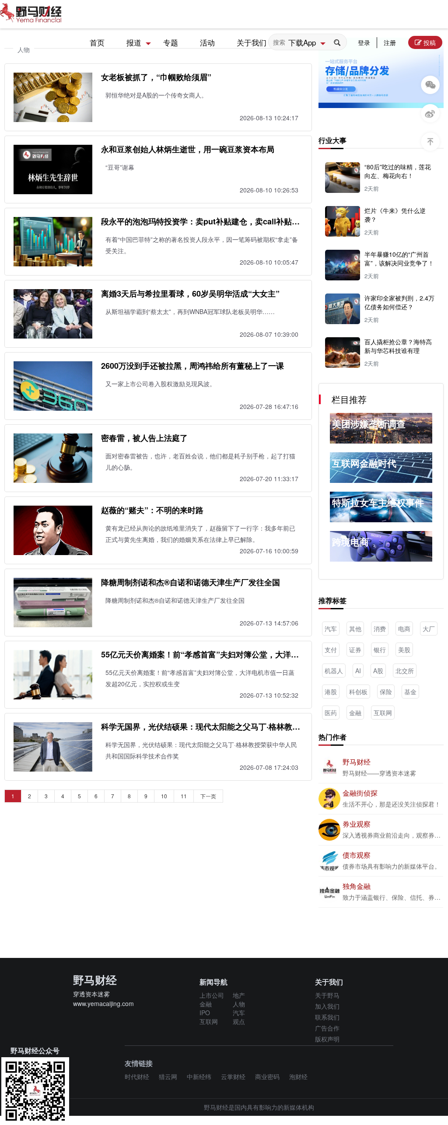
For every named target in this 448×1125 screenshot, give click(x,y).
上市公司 (212, 995)
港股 (331, 691)
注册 (390, 42)
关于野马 (327, 995)
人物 (239, 1003)
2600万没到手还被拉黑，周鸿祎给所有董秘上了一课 (192, 365)
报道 (133, 42)
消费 (380, 628)
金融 (355, 712)
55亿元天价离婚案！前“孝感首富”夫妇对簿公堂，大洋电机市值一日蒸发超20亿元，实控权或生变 (200, 654)
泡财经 (298, 1076)
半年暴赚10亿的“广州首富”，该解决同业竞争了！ (399, 258)
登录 (364, 42)
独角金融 (357, 886)
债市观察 (357, 855)
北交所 (405, 670)
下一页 (208, 796)
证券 (355, 649)
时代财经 (137, 1076)
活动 (207, 42)
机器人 (334, 670)
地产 (239, 995)
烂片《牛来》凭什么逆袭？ (395, 215)
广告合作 (327, 1028)
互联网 (383, 712)
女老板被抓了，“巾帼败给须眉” (156, 77)
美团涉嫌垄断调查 (369, 423)
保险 (386, 691)
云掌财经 (233, 1076)
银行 (380, 649)
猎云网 (168, 1076)
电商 (404, 628)
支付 (331, 649)
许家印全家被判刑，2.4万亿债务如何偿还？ (399, 302)
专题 (170, 42)
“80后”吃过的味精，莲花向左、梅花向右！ (397, 171)
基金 (410, 691)
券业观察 (357, 824)
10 (164, 796)
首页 (97, 42)
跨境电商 (350, 541)
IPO (205, 1012)
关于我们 (251, 42)
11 (184, 796)
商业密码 (267, 1076)
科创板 (358, 691)
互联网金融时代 (364, 463)
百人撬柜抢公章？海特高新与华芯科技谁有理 (398, 346)
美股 (404, 649)
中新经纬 (199, 1076)
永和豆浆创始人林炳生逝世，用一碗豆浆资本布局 (187, 149)
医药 (331, 712)
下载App (302, 42)
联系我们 (327, 1017)
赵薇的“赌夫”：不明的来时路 (152, 510)
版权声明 (327, 1038)
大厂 (429, 628)
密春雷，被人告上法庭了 (144, 437)
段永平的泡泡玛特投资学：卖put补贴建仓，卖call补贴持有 (200, 221)
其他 (355, 628)
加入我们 (327, 1006)
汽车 (331, 628)
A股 (378, 670)
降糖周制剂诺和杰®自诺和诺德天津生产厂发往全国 (190, 582)
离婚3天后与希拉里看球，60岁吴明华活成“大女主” (190, 293)
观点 (239, 1021)
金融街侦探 (360, 793)
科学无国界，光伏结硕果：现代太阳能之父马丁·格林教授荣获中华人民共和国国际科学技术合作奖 (200, 726)
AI (358, 670)
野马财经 (357, 762)
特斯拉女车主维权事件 (378, 502)
